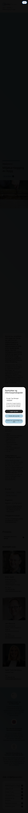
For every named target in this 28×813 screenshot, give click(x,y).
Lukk (24, 2)
